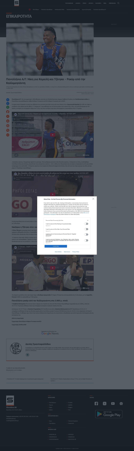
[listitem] (67, 220)
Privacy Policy (75, 251)
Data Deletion (58, 251)
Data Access (67, 251)
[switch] (86, 224)
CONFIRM (56, 246)
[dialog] (67, 225)
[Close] (93, 199)
